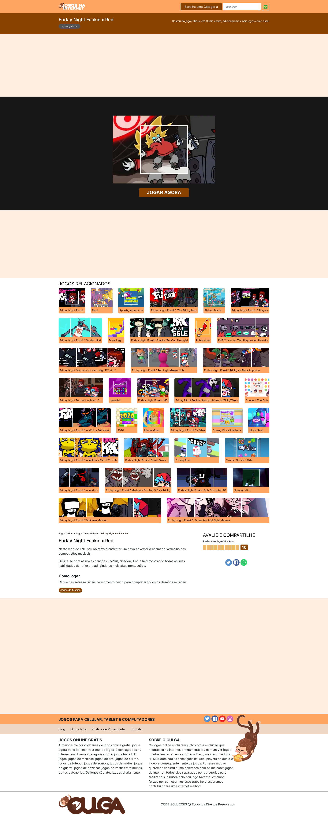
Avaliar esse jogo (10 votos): (218, 541)
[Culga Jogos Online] (92, 804)
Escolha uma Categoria (201, 7)
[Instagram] (230, 718)
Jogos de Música (70, 589)
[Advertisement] (164, 65)
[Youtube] (222, 718)
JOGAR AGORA (164, 192)
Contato (136, 729)
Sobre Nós (78, 729)
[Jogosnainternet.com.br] (72, 6)
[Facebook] (236, 562)
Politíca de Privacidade (108, 729)
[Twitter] (228, 562)
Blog (62, 729)
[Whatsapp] (243, 562)
